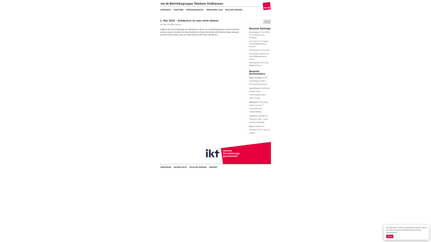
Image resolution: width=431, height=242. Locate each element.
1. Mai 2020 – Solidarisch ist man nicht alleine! (189, 20)
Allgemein (178, 24)
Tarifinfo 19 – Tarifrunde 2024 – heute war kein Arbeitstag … (259, 119)
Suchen (267, 22)
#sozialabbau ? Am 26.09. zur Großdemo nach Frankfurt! (259, 35)
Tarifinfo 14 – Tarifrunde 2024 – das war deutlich (259, 129)
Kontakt (213, 167)
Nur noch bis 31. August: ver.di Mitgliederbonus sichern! (258, 44)
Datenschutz (180, 167)
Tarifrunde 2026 (214, 10)
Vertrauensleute (195, 10)
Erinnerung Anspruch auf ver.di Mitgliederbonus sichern (259, 56)
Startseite (165, 10)
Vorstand (178, 10)
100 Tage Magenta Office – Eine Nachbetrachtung (258, 81)
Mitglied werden (233, 10)
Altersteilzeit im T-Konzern (259, 50)
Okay (390, 236)
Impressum (165, 167)
